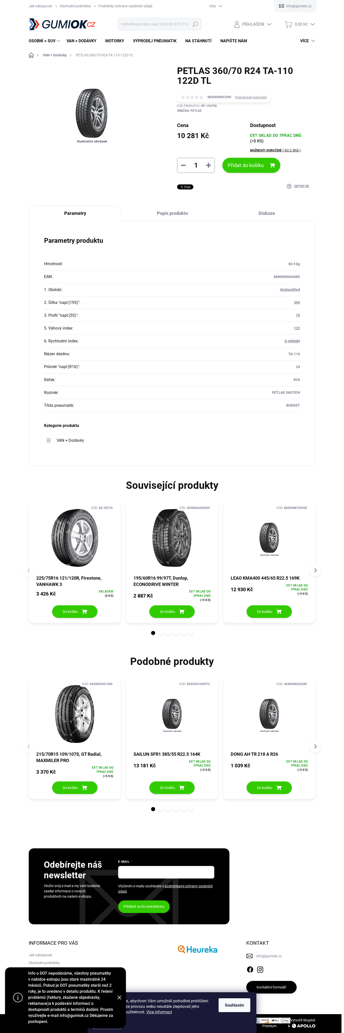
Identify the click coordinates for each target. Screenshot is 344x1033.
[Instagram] (260, 968)
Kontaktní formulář (271, 987)
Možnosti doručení (275, 150)
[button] (153, 633)
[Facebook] (250, 968)
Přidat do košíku (246, 165)
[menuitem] (45, 41)
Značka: (189, 110)
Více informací (159, 1012)
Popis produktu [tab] (172, 213)
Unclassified (290, 290)
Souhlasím (234, 1005)
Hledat (195, 24)
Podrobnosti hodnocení (251, 97)
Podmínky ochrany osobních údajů (125, 6)
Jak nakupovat (40, 6)
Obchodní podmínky (75, 6)
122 (297, 328)
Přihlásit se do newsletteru (143, 906)
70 (298, 315)
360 (297, 302)
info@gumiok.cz (269, 956)
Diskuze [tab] (267, 213)
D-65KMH (292, 341)
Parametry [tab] (75, 213)
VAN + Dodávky (70, 440)
